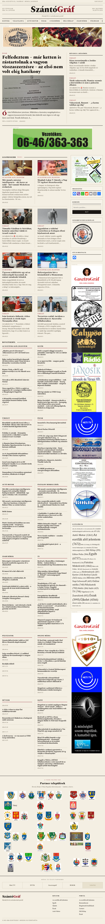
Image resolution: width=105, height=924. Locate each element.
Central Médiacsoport (79, 547)
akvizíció (91, 529)
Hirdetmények (90, 571)
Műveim (6, 700)
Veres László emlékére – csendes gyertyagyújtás (50, 537)
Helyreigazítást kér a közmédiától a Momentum (50, 273)
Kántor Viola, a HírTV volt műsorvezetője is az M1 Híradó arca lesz (16, 371)
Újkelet (72, 58)
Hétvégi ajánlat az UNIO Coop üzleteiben (49, 393)
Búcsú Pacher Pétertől (46, 429)
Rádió (83, 588)
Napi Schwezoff (82, 581)
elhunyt (93, 559)
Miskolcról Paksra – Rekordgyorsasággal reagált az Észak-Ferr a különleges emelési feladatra (52, 371)
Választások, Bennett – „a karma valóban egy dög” (84, 103)
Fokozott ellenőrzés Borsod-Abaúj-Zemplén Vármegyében (16, 597)
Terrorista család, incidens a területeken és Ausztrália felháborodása (51, 318)
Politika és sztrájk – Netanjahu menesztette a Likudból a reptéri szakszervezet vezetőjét (15, 435)
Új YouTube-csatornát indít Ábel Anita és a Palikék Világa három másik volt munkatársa (50, 642)
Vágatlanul (18, 21)
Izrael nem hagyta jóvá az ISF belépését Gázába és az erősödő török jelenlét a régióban (17, 464)
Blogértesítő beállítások (86, 906)
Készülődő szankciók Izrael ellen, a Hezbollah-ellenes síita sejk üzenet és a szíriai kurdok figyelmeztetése (16, 424)
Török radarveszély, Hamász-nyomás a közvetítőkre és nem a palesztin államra (85, 83)
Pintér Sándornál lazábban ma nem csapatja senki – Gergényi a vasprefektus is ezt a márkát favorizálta (16, 525)
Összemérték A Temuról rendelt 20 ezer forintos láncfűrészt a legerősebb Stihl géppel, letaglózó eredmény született (17, 537)
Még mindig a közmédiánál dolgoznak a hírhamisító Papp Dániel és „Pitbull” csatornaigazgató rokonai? (52, 574)
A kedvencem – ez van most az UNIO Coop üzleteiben (16, 737)
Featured (78, 562)
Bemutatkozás (83, 903)
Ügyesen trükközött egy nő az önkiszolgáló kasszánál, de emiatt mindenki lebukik (16, 275)
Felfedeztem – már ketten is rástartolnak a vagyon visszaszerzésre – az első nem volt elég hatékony (32, 64)
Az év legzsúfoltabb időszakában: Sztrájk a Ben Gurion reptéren (15, 454)
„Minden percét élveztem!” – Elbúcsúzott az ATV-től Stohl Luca (15, 352)
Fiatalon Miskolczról (48, 484)
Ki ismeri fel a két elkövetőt (13, 571)
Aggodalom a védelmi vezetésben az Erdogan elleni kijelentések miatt (51, 231)
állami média (78, 603)
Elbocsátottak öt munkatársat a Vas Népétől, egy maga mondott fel (51, 730)
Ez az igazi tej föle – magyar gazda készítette (51, 362)
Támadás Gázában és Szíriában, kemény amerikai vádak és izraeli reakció (17, 231)
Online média (44, 636)
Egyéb (40, 346)
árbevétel (88, 603)
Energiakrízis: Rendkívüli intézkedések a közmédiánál (49, 596)
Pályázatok (7, 636)
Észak (43, 21)
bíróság (96, 544)
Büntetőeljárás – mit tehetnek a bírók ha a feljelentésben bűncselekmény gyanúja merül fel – (16, 607)
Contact (81, 908)
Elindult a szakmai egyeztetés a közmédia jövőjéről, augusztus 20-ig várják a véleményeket (52, 751)
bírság (89, 544)
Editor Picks (80, 554)
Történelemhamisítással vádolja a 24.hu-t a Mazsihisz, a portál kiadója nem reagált (52, 661)
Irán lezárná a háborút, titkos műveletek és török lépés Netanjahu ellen (16, 318)
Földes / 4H (77, 569)
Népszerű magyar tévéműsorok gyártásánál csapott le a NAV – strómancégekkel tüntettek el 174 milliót (51, 622)
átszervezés (76, 605)
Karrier (77, 574)
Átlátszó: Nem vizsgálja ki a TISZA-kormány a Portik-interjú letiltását (51, 651)
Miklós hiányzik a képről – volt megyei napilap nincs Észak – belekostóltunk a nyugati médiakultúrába (49, 526)
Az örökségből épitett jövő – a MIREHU (49, 545)
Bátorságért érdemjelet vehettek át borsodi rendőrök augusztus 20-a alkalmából (16, 563)
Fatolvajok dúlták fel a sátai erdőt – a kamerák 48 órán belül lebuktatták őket (16, 588)
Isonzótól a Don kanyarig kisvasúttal (52, 423)
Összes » (20, 157)
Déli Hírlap (68, 21)
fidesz (95, 566)
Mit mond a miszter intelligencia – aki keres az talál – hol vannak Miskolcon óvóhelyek (16, 184)
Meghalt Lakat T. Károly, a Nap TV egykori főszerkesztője (52, 181)
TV (39, 556)
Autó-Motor (32, 21)
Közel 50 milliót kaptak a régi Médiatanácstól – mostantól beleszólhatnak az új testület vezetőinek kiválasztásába (49, 740)
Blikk (83, 544)
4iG (74, 529)
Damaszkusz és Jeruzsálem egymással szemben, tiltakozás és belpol (16, 473)
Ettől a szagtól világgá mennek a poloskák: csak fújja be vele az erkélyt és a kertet (52, 353)
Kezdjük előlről (8, 664)
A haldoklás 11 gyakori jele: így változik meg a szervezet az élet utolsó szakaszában (50, 515)
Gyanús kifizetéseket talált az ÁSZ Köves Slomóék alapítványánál (15, 641)
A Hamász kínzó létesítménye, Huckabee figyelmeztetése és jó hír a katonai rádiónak (16, 445)
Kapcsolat (99, 1)
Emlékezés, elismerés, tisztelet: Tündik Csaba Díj (50, 461)
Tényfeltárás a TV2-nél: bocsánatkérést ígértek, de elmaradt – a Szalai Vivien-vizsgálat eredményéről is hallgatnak (52, 586)
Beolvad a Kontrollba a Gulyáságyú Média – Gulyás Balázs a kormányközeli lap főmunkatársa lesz (52, 563)
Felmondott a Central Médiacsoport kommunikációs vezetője (52, 670)
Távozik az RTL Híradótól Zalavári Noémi (15, 381)
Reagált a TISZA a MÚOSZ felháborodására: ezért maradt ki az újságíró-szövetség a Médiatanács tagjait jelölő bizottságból (52, 763)
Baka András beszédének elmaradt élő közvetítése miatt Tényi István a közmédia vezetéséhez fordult (16, 361)
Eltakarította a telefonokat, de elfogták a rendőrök (14, 579)
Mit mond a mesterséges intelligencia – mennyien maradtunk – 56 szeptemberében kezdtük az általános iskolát (52, 492)
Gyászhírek (55, 21)
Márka (82, 578)
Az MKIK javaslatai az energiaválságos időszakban (48, 469)
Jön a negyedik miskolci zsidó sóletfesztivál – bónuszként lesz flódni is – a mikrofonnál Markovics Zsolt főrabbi (52, 504)
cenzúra (90, 547)
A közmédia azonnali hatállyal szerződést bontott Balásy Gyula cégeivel (14, 400)
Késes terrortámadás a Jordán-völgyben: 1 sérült (82, 61)
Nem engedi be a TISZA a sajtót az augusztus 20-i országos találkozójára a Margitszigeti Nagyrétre (17, 390)
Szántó (52, 9)
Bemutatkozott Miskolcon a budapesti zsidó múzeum (17, 719)
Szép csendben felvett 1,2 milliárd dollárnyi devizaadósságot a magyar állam (16, 655)
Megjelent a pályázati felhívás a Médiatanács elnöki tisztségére (50, 689)
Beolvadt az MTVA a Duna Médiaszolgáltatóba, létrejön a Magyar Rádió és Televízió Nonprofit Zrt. (52, 719)
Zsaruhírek (82, 21)
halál (79, 572)
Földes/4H (94, 21)
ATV (97, 531)
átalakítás (96, 603)
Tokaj (15, 805)
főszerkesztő (87, 569)
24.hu (80, 529)
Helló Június (7, 511)
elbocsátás (85, 559)
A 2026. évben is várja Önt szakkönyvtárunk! (12, 710)
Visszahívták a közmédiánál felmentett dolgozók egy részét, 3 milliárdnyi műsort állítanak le (50, 679)
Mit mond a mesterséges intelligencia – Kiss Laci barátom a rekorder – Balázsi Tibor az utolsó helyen (16, 503)
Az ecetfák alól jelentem (13, 177)
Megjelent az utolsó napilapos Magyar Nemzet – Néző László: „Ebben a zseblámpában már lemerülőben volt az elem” (52, 707)
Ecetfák (6, 21)
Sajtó (40, 700)
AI (85, 529)
